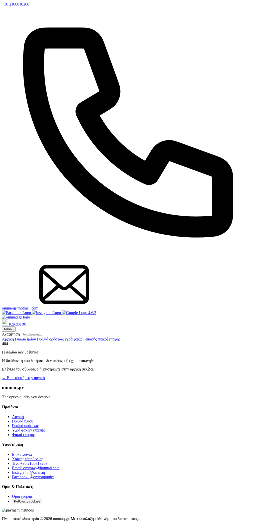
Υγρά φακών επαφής (80, 339)
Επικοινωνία (22, 454)
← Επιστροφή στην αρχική (23, 378)
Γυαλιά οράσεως (50, 339)
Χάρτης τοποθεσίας (27, 459)
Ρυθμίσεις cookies (27, 501)
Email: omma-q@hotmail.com (36, 468)
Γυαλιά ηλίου (25, 339)
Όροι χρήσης (22, 496)
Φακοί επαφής (109, 339)
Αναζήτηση (11, 334)
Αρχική (8, 339)
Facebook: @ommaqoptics (33, 477)
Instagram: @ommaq (28, 472)
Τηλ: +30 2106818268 (30, 463)
